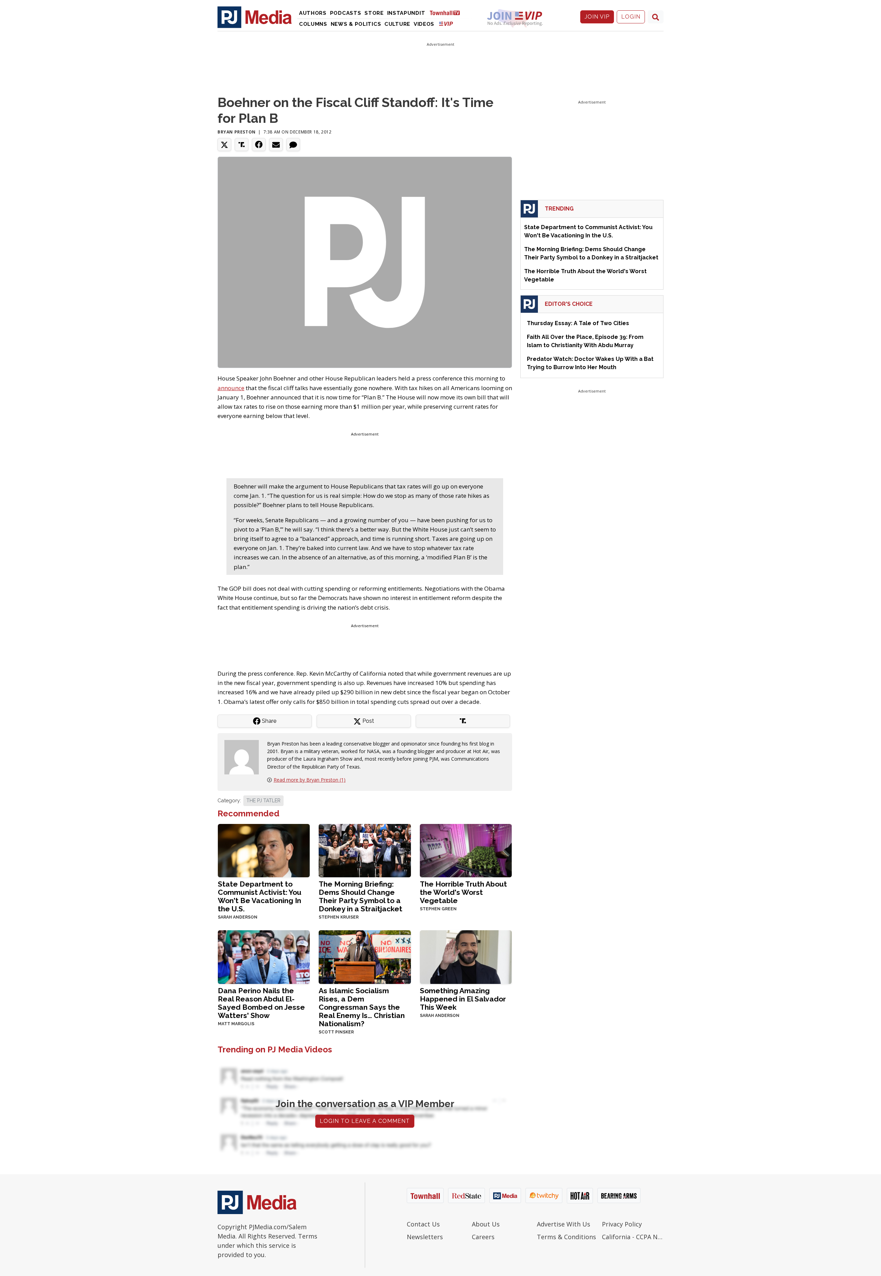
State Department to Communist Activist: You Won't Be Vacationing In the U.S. (259, 896)
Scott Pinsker (336, 1032)
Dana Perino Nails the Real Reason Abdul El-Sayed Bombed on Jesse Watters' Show (261, 1003)
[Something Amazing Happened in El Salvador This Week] (466, 956)
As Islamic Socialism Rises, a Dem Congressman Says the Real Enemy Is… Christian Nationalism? (362, 1007)
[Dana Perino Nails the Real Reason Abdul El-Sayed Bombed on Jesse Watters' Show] (264, 956)
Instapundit (406, 13)
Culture (397, 24)
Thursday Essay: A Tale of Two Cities (578, 323)
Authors (313, 13)
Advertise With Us (563, 1224)
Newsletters (425, 1237)
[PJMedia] (254, 17)
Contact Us (423, 1224)
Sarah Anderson (237, 917)
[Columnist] (244, 756)
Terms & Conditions (566, 1237)
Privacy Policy (622, 1224)
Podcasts (345, 13)
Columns (313, 24)
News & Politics (356, 24)
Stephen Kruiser (339, 917)
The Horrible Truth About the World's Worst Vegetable (463, 892)
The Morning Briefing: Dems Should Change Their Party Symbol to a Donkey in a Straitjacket (360, 896)
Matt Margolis (236, 1023)
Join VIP (597, 16)
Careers (483, 1237)
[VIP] (446, 23)
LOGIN (630, 16)
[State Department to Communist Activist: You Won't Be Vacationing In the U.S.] (264, 850)
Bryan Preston (236, 132)
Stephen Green (438, 909)
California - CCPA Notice (633, 1237)
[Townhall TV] (447, 12)
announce (230, 388)
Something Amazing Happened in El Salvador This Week (463, 998)
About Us (486, 1224)
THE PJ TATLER (263, 800)
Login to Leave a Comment (365, 1121)
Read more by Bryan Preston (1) (310, 779)
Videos (424, 24)
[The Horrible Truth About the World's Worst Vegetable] (466, 850)
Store (374, 13)
